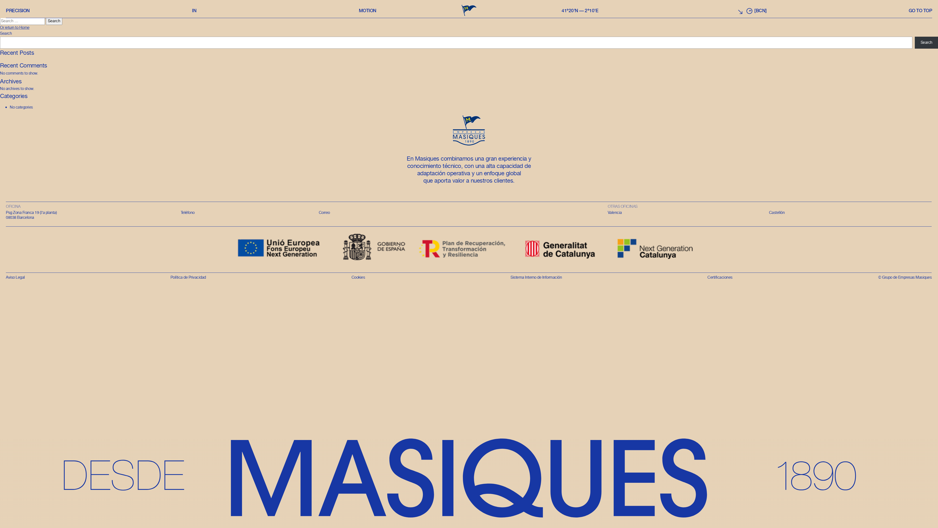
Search (6, 34)
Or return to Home (15, 28)
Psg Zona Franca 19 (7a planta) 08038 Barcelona (31, 215)
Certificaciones (720, 278)
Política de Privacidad (188, 278)
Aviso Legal (15, 278)
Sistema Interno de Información (536, 278)
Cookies (358, 278)
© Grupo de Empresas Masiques (905, 278)
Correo (324, 213)
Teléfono (188, 213)
